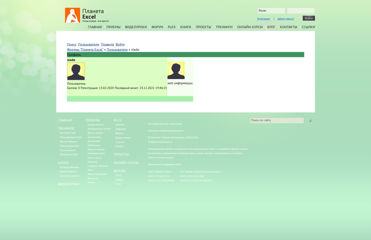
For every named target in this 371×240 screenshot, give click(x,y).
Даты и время (95, 132)
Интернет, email (96, 153)
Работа (119, 179)
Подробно (121, 128)
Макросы (92, 161)
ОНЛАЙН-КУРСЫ (126, 163)
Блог (271, 27)
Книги (185, 27)
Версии (120, 133)
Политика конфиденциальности (166, 130)
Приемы (113, 27)
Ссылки (308, 27)
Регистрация (263, 18)
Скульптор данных (70, 175)
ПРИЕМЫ (93, 120)
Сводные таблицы (98, 165)
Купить (119, 146)
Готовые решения (69, 167)
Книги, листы (95, 157)
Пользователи (117, 49)
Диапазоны (94, 141)
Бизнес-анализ (96, 124)
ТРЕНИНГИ (66, 128)
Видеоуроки (136, 27)
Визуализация (68, 150)
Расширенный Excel (71, 137)
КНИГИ (63, 163)
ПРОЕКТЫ (121, 154)
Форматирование (97, 174)
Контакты (288, 27)
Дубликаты (94, 145)
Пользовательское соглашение (165, 123)
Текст (90, 169)
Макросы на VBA (69, 154)
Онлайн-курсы (250, 27)
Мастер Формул (68, 141)
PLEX (172, 27)
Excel (118, 175)
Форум (157, 27)
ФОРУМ (119, 171)
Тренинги (224, 27)
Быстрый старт (68, 132)
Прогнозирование (69, 145)
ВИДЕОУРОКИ (68, 184)
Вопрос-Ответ (123, 137)
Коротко (120, 124)
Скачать (120, 142)
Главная (95, 27)
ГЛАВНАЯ (64, 120)
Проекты (203, 27)
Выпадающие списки (99, 128)
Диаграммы (94, 137)
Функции (93, 178)
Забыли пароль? (285, 18)
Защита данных (96, 149)
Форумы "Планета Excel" (85, 49)
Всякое (91, 182)
